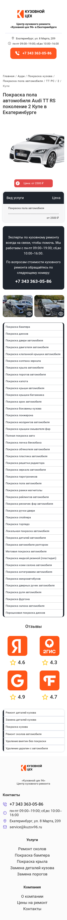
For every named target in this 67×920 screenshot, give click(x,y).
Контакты (32, 909)
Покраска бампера (32, 855)
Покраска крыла (32, 861)
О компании (32, 896)
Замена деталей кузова (21, 719)
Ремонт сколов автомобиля (24, 734)
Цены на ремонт (32, 902)
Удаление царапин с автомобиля (27, 748)
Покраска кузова (17, 726)
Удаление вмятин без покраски (26, 741)
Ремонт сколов (32, 849)
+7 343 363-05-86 (33, 281)
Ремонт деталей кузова (21, 712)
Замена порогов (32, 874)
